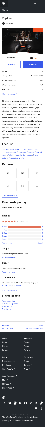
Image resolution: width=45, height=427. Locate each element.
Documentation (8, 361)
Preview (11, 64)
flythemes (9, 23)
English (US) (6, 285)
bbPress (6, 384)
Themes (5, 10)
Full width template (15, 155)
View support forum (9, 257)
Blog (3, 149)
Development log (8, 301)
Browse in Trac (7, 306)
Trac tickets (6, 309)
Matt (5, 380)
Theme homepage (9, 94)
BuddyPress (8, 388)
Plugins (26, 346)
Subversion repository (10, 304)
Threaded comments (16, 158)
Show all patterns (10, 195)
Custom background (13, 149)
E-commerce (21, 152)
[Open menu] (41, 3)
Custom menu (11, 152)
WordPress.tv (8, 369)
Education (30, 152)
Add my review (7, 243)
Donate (28, 365)
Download (33, 64)
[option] (8, 173)
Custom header (27, 149)
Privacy (5, 350)
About (4, 338)
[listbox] (22, 179)
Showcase (28, 338)
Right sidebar (27, 155)
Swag (27, 369)
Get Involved (29, 357)
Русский (18, 285)
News (4, 342)
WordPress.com (9, 376)
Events (26, 361)
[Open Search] (35, 3)
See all (40, 243)
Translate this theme (9, 290)
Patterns (27, 350)
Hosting (5, 346)
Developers (6, 365)
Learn (4, 357)
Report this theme (8, 272)
